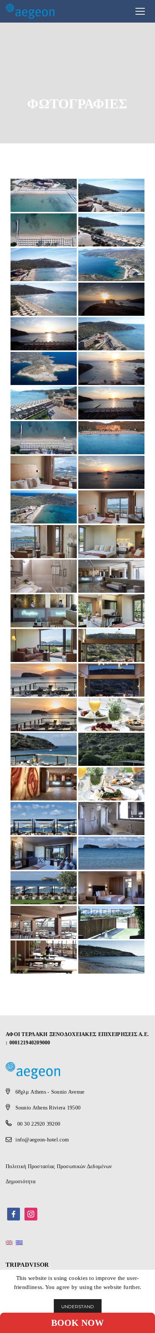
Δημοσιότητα (20, 1181)
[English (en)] (9, 1242)
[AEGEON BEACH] (30, 11)
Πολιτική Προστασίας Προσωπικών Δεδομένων (59, 1166)
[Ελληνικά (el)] (19, 1242)
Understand (77, 1306)
